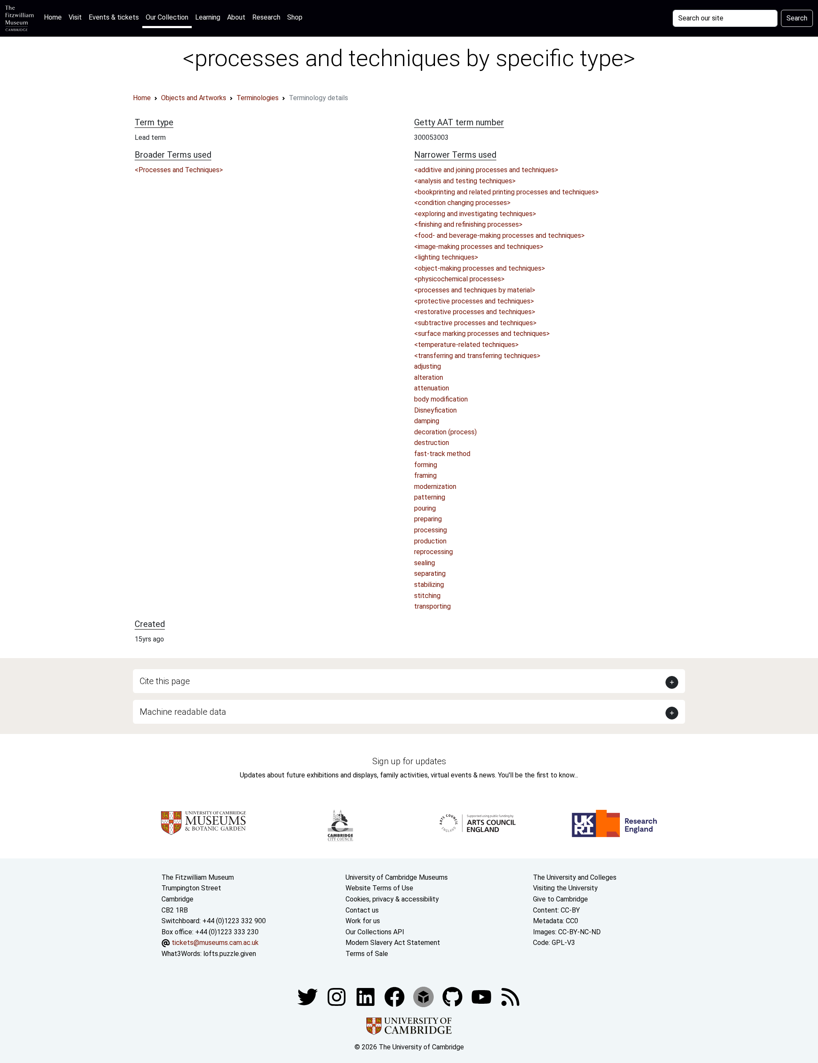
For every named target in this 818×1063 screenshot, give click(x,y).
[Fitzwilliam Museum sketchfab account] (424, 996)
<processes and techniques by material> (474, 290)
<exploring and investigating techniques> (475, 214)
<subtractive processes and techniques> (475, 323)
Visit (75, 17)
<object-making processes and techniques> (479, 268)
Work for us (363, 921)
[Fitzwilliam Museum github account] (453, 996)
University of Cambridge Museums (397, 877)
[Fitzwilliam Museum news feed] (510, 996)
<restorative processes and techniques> (474, 312)
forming (425, 465)
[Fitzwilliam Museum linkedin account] (395, 996)
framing (425, 475)
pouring (425, 508)
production (430, 541)
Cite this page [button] (165, 681)
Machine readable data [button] (183, 712)
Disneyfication (435, 410)
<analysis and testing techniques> (465, 181)
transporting (432, 606)
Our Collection (167, 17)
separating (430, 573)
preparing (428, 519)
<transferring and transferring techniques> (477, 356)
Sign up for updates (409, 761)
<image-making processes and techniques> (478, 247)
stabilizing (429, 585)
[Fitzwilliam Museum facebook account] (366, 996)
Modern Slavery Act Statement (393, 943)
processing (430, 530)
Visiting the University (565, 888)
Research (266, 17)
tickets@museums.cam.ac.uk (215, 943)
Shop (294, 17)
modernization (435, 486)
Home (54, 17)
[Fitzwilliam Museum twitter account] (308, 996)
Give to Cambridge (560, 899)
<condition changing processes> (462, 203)
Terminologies (257, 98)
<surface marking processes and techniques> (482, 333)
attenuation (431, 388)
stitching (427, 596)
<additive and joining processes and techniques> (486, 170)
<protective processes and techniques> (474, 301)
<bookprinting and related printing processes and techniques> (506, 192)
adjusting (427, 366)
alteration (428, 377)
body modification (441, 399)
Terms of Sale (367, 954)
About (236, 17)
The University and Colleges (574, 877)
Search (796, 18)
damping (426, 421)
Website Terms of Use (379, 888)
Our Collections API (375, 932)
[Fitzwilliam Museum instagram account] (337, 996)
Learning (207, 17)
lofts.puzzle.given (229, 954)
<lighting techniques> (446, 257)
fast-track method (442, 454)
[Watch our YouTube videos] (482, 996)
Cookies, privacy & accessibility (392, 899)
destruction (431, 443)
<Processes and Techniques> (179, 170)
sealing (424, 563)
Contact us (362, 910)
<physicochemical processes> (459, 279)
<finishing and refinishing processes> (468, 224)
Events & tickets (114, 17)
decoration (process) (445, 432)
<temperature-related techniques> (466, 345)
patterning (429, 497)
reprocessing (433, 552)
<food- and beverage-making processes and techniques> (499, 235)
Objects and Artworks (193, 98)
